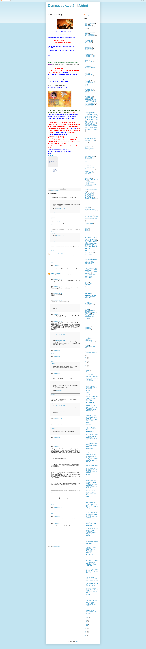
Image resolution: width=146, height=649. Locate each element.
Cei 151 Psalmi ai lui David (89, 264)
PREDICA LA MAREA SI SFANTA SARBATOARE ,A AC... (91, 374)
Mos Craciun (87, 73)
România (86, 91)
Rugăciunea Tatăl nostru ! (89, 215)
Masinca (52, 253)
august (87, 617)
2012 (86, 635)
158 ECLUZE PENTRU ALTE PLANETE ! (92, 464)
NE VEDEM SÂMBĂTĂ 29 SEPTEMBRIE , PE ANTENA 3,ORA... (92, 413)
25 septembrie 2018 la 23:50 (57, 221)
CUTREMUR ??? (88, 522)
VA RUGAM (86, 337)
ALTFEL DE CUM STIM (88, 236)
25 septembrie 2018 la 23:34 (57, 196)
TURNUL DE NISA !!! (89, 400)
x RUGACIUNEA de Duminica (89, 92)
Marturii (52, 190)
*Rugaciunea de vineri (88, 54)
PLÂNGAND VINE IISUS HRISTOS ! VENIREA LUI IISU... (91, 520)
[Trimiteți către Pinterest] (65, 189)
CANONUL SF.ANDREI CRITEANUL (90, 255)
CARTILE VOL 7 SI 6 (88, 258)
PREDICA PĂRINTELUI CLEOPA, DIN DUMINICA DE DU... (91, 485)
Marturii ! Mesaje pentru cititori (89, 22)
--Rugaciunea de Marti (88, 50)
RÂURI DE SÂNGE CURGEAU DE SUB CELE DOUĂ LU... (92, 529)
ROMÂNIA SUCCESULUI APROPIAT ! (91, 523)
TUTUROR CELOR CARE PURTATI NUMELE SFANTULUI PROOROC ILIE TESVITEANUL (91, 334)
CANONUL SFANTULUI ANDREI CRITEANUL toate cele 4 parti (90, 252)
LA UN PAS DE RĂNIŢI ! (89, 380)
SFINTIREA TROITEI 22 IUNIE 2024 (90, 184)
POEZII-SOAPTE (87, 297)
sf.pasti (86, 351)
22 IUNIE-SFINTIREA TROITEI (89, 227)
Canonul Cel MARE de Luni (89, 263)
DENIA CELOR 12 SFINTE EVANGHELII (91, 198)
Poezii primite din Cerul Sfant (89, 65)
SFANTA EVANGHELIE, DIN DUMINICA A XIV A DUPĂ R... (92, 601)
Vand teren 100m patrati (88, 340)
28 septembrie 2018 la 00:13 (60, 365)
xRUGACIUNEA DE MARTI (89, 88)
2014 (86, 632)
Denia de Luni (87, 149)
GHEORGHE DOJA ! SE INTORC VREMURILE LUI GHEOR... (91, 481)
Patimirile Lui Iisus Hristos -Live (89, 301)
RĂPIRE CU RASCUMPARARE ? (91, 427)
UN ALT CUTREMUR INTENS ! (90, 518)
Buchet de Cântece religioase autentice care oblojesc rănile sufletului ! (91, 244)
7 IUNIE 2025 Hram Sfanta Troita (90, 76)
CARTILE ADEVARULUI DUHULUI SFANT (91, 117)
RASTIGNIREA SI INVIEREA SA (89, 303)
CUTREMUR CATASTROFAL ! (90, 544)
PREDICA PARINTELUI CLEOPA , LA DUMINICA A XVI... (91, 437)
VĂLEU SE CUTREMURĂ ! (90, 492)
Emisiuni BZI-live (87, 95)
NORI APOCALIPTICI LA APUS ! (90, 386)
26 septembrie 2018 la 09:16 (57, 273)
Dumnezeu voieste (88, 273)
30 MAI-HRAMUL (87, 66)
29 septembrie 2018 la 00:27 (57, 495)
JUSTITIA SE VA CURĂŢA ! (90, 426)
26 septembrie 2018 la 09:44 (57, 279)
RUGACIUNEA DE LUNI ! (89, 39)
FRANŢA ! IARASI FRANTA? (90, 433)
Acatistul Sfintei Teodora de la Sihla (90, 239)
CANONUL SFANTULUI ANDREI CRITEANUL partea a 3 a (90, 161)
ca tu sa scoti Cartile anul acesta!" (90, 346)
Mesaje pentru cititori (56, 190)
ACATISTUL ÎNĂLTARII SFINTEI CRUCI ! (92, 508)
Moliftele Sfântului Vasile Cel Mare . (90, 103)
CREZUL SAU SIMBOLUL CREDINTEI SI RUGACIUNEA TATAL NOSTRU (91, 260)
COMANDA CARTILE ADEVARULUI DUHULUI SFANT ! (90, 165)
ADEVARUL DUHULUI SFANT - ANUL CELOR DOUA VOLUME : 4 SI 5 (90, 135)
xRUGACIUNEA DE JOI (88, 155)
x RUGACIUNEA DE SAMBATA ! (90, 82)
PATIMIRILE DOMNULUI (88, 178)
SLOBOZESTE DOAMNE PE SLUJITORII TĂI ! (90, 531)
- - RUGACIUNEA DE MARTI (89, 188)
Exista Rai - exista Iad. (88, 72)
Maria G (54, 171)
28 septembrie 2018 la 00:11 (60, 340)
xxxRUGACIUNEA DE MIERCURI (90, 106)
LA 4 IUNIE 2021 (87, 281)
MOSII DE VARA (87, 284)
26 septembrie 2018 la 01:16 (57, 244)
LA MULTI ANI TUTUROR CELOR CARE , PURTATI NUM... (92, 548)
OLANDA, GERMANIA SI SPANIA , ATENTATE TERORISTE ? (91, 452)
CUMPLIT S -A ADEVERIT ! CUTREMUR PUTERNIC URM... (92, 408)
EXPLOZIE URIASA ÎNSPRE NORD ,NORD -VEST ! (91, 605)
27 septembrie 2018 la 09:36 (57, 356)
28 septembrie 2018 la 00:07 (60, 235)
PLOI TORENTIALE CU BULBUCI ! (91, 411)
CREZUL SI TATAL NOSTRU (89, 261)
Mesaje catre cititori (88, 25)
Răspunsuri (53, 233)
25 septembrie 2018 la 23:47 (57, 215)
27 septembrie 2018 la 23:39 (57, 418)
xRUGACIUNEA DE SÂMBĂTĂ (89, 104)
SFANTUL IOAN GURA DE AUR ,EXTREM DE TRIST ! (90, 603)
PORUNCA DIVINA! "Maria (89, 298)
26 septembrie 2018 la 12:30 (57, 300)
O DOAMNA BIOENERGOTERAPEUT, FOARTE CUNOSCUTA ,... (91, 431)
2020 (86, 365)
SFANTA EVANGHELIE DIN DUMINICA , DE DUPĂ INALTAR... (92, 487)
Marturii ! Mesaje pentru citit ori (89, 34)
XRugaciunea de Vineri (88, 146)
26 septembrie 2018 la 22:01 (57, 350)
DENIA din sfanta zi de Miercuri (89, 199)
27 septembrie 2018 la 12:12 (57, 373)
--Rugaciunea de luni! (88, 47)
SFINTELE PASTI (87, 315)
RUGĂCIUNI (87, 309)
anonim (52, 273)
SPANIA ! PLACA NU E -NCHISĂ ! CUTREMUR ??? (91, 608)
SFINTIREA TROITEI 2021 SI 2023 (90, 316)
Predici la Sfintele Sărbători (89, 32)
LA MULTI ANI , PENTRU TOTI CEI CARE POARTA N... (91, 533)
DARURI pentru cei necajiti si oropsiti (90, 268)
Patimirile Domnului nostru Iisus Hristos (91, 210)
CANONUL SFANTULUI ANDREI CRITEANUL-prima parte (90, 254)
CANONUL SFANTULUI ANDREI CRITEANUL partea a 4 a (90, 194)
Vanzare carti (87, 57)
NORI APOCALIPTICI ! (89, 543)
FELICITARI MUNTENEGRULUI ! (91, 468)
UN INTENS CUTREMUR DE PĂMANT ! (92, 580)
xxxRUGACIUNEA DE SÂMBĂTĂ (90, 156)
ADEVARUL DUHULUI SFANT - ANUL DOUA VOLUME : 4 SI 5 (90, 234)
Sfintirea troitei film (87, 327)
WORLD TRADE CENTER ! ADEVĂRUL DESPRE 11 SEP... (92, 525)
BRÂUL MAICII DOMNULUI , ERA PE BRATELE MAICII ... (91, 505)
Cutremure (86, 33)
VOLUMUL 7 (87, 339)
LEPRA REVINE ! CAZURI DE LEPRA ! (91, 588)
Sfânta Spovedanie (88, 329)
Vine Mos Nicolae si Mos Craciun (90, 341)
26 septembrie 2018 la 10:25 (57, 286)
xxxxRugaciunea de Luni (88, 157)
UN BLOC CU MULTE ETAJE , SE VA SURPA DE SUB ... (91, 517)
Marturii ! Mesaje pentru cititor (89, 26)
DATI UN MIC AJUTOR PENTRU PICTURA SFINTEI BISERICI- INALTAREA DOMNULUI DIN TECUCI (91, 172)
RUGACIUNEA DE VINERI (89, 97)
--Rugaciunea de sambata (89, 43)
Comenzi (50, 155)
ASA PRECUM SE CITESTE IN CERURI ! (91, 237)
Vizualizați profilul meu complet (88, 15)
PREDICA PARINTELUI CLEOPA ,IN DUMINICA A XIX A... (91, 382)
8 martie (86, 191)
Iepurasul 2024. (87, 111)
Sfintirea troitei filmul (88, 328)
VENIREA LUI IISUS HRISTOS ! (90, 585)
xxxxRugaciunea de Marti (89, 98)
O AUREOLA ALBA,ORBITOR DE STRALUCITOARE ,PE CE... (91, 416)
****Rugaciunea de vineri (89, 75)
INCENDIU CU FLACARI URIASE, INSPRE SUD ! (91, 399)
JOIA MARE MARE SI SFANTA (89, 278)
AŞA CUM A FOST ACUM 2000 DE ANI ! (91, 240)
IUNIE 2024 (86, 206)
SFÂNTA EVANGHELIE (88, 185)
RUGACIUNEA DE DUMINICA (89, 53)
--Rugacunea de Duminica (89, 61)
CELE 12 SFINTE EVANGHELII (89, 197)
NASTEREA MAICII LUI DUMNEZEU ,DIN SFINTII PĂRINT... (91, 565)
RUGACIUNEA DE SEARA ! (89, 305)
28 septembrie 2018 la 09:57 (57, 446)
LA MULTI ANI (87, 282)
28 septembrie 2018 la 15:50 (57, 463)
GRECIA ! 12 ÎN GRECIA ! (89, 442)
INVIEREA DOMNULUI (88, 277)
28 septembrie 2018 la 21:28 (57, 488)
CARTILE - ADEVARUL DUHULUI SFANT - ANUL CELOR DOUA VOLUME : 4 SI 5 (91, 115)
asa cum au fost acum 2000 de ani (90, 344)
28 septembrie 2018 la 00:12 (57, 437)
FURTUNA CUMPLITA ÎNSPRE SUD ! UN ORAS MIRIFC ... (91, 388)
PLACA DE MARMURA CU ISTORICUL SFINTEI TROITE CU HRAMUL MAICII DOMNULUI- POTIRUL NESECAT (91, 296)
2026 (86, 357)
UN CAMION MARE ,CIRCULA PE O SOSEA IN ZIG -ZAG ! (91, 448)
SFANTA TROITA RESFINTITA (89, 314)
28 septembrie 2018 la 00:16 (60, 430)
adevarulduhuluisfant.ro (56, 172)
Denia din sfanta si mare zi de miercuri (91, 150)
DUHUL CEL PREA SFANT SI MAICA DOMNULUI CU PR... (91, 461)
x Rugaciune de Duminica (89, 105)
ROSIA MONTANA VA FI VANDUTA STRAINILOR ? (91, 496)
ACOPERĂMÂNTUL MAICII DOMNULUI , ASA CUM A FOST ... (92, 379)
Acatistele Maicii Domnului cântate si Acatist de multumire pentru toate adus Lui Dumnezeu (91, 60)
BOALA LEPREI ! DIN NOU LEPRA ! (91, 582)
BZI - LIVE (86, 85)
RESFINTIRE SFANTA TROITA (89, 304)
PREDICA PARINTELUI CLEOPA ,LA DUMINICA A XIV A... (91, 598)
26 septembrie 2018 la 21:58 (57, 321)
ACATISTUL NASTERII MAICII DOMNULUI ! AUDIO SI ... (90, 563)
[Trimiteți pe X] (63, 189)
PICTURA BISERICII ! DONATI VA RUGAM (91, 119)
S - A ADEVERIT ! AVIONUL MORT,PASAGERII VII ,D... (90, 402)
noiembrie (87, 370)
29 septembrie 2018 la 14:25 (57, 516)
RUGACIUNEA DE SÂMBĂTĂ (89, 56)
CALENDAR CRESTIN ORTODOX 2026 (91, 246)
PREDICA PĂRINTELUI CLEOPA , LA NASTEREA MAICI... (91, 558)
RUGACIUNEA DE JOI (88, 40)
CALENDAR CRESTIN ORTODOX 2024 (91, 245)
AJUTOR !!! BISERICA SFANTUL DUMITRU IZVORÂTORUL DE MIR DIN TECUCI (91, 123)
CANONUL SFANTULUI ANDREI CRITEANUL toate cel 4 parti (90, 250)
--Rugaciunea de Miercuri (89, 48)
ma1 (85, 348)
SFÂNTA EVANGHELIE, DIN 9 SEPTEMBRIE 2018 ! (90, 537)
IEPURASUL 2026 (87, 80)
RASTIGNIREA (87, 302)
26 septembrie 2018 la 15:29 (57, 314)
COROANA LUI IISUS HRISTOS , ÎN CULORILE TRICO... (91, 472)
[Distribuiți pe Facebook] (64, 189)
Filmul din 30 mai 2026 (88, 276)
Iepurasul (86, 174)
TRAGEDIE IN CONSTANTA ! (90, 568)
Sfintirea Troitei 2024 (88, 326)
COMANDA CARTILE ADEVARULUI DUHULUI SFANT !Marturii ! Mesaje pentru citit (91, 168)
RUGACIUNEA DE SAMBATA (89, 81)
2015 (86, 631)
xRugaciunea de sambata (89, 68)
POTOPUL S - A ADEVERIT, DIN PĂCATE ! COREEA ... (90, 550)
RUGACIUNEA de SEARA (89, 308)
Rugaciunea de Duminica (89, 121)
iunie (86, 620)
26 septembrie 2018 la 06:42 (57, 265)
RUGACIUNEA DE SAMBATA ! (89, 55)
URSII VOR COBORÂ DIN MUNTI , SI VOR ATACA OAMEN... (91, 420)
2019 (86, 366)
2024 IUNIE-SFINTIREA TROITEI (90, 116)
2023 (86, 361)
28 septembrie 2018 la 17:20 (57, 481)
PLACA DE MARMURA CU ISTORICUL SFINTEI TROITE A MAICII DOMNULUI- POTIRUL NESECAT (91, 293)
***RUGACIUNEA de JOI (88, 41)
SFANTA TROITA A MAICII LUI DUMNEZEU (91, 216)
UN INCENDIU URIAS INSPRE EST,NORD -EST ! (90, 406)
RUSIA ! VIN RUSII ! (89, 440)
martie (87, 624)
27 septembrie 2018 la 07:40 (60, 202)
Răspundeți (53, 212)
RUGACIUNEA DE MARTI (89, 46)
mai (86, 621)
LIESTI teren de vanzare (88, 283)
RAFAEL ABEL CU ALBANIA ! (90, 566)
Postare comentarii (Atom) (56, 546)
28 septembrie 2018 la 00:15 (60, 405)
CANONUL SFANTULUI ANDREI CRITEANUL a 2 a (90, 248)
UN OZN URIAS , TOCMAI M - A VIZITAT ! (92, 465)
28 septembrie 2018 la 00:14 (60, 384)
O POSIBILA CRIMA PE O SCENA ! (91, 546)
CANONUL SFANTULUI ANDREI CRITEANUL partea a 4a (90, 196)
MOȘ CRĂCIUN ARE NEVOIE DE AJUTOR (91, 285)
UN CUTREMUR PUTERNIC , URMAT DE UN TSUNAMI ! (91, 470)
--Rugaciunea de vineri (88, 42)
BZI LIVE (86, 137)
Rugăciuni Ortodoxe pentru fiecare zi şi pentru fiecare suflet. (91, 313)
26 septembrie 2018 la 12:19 (57, 293)
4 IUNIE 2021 (87, 229)
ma (85, 147)
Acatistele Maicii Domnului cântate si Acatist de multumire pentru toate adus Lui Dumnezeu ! (91, 125)
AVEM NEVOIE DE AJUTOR (89, 192)
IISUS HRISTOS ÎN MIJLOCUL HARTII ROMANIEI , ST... (91, 424)
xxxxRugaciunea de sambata (89, 148)
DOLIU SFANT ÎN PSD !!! (89, 573)
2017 (86, 628)
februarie (87, 625)
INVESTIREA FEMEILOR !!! (90, 606)
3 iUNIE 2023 (87, 228)
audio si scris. (87, 345)
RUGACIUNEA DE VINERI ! (89, 90)
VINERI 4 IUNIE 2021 (88, 338)
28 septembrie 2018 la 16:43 (57, 471)
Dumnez (50, 64)
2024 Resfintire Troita (88, 132)
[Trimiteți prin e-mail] (60, 189)
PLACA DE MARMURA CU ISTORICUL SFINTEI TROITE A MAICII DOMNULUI (91, 290)
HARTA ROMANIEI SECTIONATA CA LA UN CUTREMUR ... (92, 490)
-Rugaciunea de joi (88, 224)
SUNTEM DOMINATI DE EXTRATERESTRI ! (89, 552)
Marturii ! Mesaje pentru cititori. (89, 23)
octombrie (87, 371)
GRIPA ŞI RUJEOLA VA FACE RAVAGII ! (92, 611)
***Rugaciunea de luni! (88, 49)
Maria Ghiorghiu (87, 14)
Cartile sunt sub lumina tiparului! (90, 169)
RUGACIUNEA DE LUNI (88, 96)
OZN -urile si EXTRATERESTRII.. (90, 35)
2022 (86, 362)
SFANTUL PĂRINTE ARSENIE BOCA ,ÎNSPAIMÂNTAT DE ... (91, 394)
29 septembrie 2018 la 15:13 (57, 523)
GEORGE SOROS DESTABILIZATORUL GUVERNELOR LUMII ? (92, 570)
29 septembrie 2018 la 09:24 (57, 507)
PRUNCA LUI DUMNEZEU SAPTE (90, 209)
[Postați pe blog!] (61, 189)
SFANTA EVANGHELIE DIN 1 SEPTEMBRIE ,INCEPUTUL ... (91, 615)
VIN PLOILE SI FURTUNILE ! (90, 610)
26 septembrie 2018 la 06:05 (58, 253)
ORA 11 (86, 177)
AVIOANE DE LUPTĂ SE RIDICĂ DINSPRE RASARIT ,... (91, 596)
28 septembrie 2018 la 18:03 (60, 390)
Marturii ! (86, 24)
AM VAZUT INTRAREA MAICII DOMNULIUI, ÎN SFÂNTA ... (90, 503)
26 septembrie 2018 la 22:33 (60, 334)
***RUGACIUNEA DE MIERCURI (90, 79)
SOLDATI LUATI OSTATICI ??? (90, 577)
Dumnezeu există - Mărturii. (69, 5)
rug (85, 222)
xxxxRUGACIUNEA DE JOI (89, 223)
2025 (86, 358)
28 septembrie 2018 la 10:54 (57, 457)
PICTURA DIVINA (87, 181)
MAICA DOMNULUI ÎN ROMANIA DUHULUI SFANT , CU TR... (91, 410)
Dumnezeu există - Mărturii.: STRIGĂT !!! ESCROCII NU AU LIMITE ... (64, 60)
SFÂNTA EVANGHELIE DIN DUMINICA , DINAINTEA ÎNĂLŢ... (92, 542)
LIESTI (86, 208)
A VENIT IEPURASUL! (88, 231)
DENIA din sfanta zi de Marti (89, 173)
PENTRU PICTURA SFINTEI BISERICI (90, 129)
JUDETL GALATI (87, 207)
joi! (85, 347)
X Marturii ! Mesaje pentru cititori (90, 67)
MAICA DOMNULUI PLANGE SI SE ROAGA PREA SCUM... (91, 554)
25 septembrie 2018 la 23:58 (57, 227)
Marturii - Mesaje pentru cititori (89, 31)
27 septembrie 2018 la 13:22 (60, 208)
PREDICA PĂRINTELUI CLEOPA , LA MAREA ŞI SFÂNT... (91, 513)
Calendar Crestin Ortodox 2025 (89, 262)
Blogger (77, 641)
